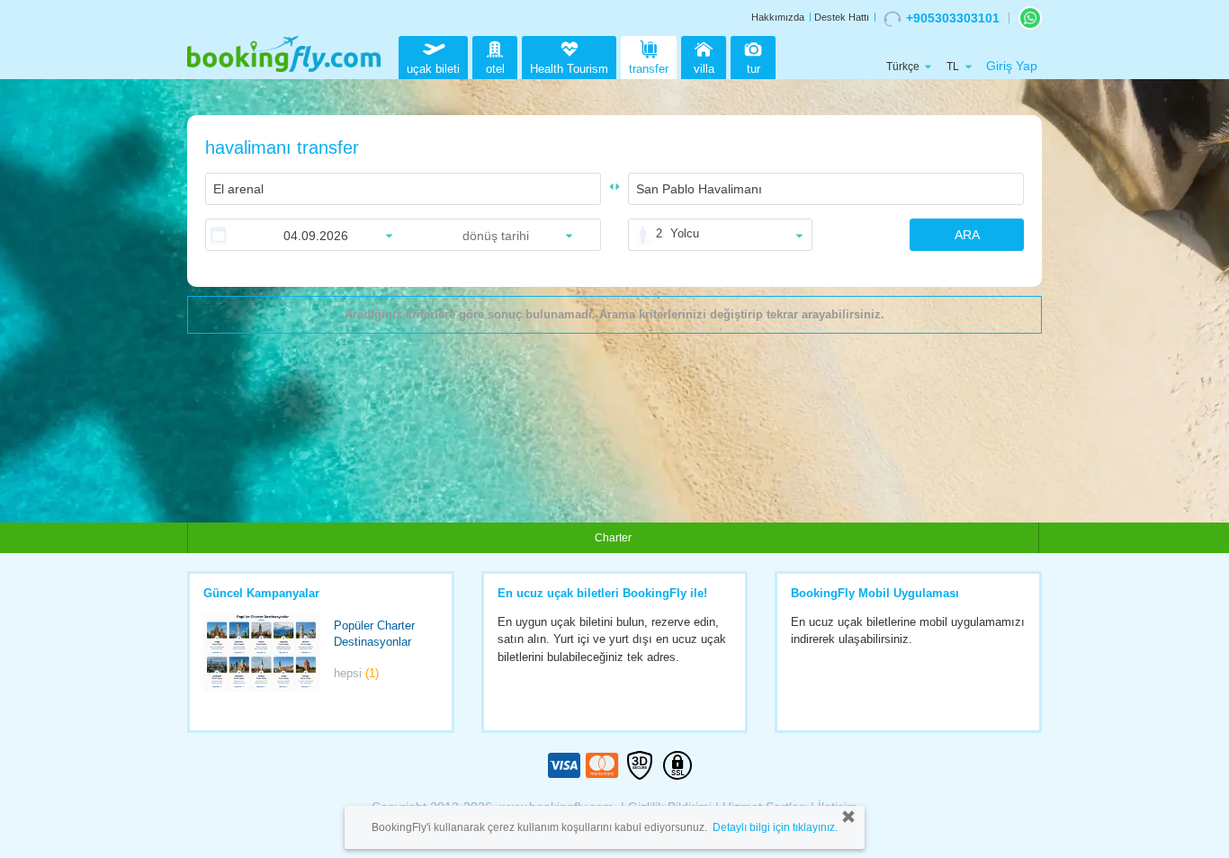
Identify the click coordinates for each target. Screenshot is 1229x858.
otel (495, 69)
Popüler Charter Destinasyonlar (374, 634)
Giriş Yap (1011, 65)
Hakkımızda (777, 17)
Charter (613, 538)
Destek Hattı (841, 17)
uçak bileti (433, 69)
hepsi (356, 673)
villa (704, 69)
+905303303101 (953, 18)
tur (753, 69)
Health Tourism (569, 69)
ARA (967, 235)
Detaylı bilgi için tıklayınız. (775, 827)
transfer (648, 69)
